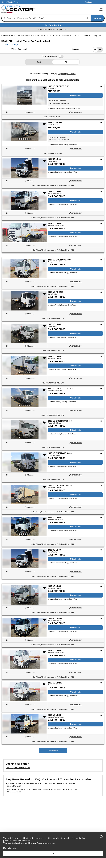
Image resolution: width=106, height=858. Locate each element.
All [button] (66, 62)
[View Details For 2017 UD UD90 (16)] (24, 595)
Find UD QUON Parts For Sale (18, 768)
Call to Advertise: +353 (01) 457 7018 (53, 30)
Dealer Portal (13, 2)
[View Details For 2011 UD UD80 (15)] (24, 558)
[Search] (5, 18)
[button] (76, 49)
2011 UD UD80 (54, 159)
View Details (76, 95)
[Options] (101, 86)
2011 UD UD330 (55, 618)
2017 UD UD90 (54, 191)
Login (4, 2)
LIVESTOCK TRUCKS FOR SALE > (76, 36)
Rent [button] (39, 62)
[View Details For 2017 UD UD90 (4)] (24, 200)
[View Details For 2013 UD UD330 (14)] (24, 526)
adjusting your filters (66, 73)
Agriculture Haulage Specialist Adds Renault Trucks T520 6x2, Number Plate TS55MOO (41, 783)
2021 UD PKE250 (55, 122)
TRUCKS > (41, 36)
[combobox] (55, 18)
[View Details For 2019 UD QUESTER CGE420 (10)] (24, 397)
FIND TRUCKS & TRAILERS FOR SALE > (18, 36)
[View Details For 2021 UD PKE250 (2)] (24, 131)
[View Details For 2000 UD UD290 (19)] (24, 691)
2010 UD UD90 (54, 715)
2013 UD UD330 (55, 356)
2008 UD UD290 (55, 223)
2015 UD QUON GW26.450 (60, 453)
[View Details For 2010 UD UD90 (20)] (24, 724)
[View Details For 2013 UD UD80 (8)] (24, 333)
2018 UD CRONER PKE (58, 86)
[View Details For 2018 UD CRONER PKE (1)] (24, 95)
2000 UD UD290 (55, 683)
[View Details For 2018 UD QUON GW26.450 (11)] (24, 430)
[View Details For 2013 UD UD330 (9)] (24, 365)
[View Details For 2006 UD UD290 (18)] (24, 659)
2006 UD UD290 (55, 650)
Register (88, 2)
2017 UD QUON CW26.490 (59, 260)
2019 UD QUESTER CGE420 (60, 389)
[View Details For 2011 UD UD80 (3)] (24, 168)
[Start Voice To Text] (87, 18)
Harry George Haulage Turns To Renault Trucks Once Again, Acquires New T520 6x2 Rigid (42, 789)
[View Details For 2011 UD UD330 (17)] (24, 627)
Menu (101, 11)
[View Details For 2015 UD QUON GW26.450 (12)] (24, 462)
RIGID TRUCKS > (53, 36)
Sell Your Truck (52, 25)
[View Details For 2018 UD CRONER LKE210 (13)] (24, 494)
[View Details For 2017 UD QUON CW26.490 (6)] (24, 268)
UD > (93, 36)
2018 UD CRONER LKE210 (60, 485)
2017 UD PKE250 (55, 292)
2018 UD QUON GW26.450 (60, 421)
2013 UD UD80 (54, 324)
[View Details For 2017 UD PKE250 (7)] (24, 301)
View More (53, 750)
